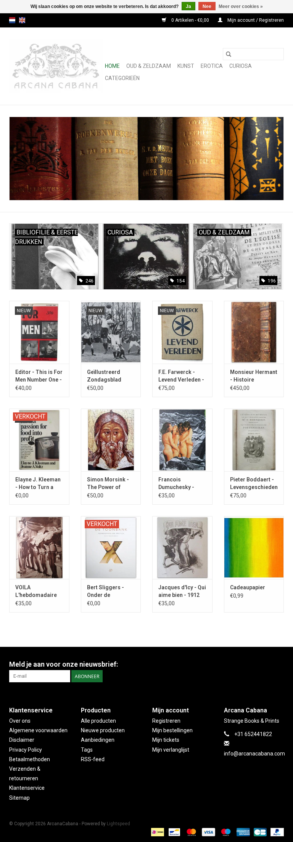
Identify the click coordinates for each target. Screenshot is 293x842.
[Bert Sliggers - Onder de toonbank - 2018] (111, 547)
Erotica (212, 66)
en (22, 20)
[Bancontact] (173, 832)
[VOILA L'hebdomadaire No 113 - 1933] (39, 547)
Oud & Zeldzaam (148, 66)
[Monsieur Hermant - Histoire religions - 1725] (254, 332)
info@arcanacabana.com (254, 754)
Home (112, 66)
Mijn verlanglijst (170, 750)
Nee (207, 6)
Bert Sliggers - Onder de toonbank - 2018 (107, 591)
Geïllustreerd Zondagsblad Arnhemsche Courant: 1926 (104, 376)
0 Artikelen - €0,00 (190, 20)
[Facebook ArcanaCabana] (264, 664)
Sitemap (19, 798)
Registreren (166, 721)
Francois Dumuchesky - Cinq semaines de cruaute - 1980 (180, 483)
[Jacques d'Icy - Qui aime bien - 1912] (182, 547)
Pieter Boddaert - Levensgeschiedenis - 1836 (254, 483)
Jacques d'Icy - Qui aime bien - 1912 (182, 591)
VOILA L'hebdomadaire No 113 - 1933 (36, 591)
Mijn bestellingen (172, 730)
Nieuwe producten (103, 730)
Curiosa (240, 66)
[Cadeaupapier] (254, 547)
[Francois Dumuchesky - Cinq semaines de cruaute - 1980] (182, 440)
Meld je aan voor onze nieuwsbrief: (63, 664)
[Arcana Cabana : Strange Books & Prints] (56, 66)
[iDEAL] (156, 832)
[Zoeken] (228, 54)
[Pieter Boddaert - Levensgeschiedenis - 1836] (254, 440)
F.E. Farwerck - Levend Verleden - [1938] (181, 376)
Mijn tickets (165, 740)
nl (12, 20)
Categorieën (122, 78)
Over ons (20, 721)
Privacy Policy (25, 750)
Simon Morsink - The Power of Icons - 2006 (108, 483)
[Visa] (207, 832)
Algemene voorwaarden (38, 730)
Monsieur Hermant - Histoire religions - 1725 (253, 376)
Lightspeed (118, 823)
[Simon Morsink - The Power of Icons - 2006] (111, 440)
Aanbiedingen (97, 740)
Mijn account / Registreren (255, 20)
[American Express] (242, 832)
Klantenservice (27, 788)
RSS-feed (93, 759)
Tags (87, 750)
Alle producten (98, 721)
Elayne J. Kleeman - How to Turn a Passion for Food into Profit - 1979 (38, 483)
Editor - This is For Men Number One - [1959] (39, 376)
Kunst (185, 66)
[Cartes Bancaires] (259, 832)
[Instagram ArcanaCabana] (278, 664)
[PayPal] (276, 832)
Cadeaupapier (247, 587)
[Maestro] (224, 832)
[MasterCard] (190, 832)
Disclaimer (21, 740)
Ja (188, 6)
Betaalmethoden (29, 759)
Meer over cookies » (241, 6)
